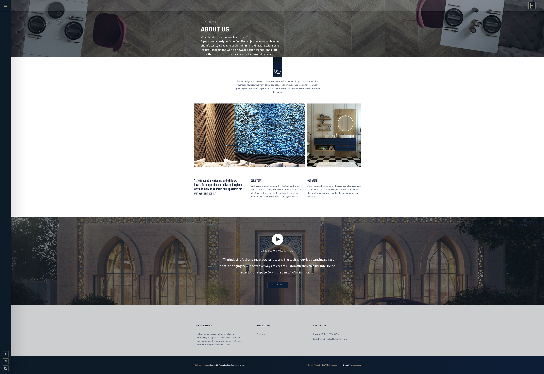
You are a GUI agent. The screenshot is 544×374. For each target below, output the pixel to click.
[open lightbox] (277, 239)
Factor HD (214, 365)
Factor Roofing (224, 365)
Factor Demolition (238, 365)
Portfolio (260, 333)
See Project (278, 285)
